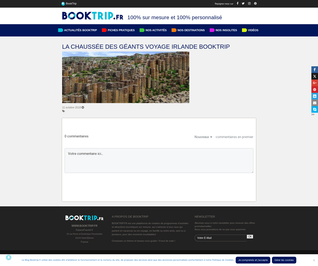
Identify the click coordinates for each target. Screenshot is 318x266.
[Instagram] (249, 4)
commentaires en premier (234, 137)
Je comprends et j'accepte (253, 260)
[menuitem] (159, 4)
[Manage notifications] (8, 257)
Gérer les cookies (284, 260)
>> (312, 114)
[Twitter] (243, 4)
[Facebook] (237, 4)
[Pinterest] (255, 4)
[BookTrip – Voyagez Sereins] (92, 16)
